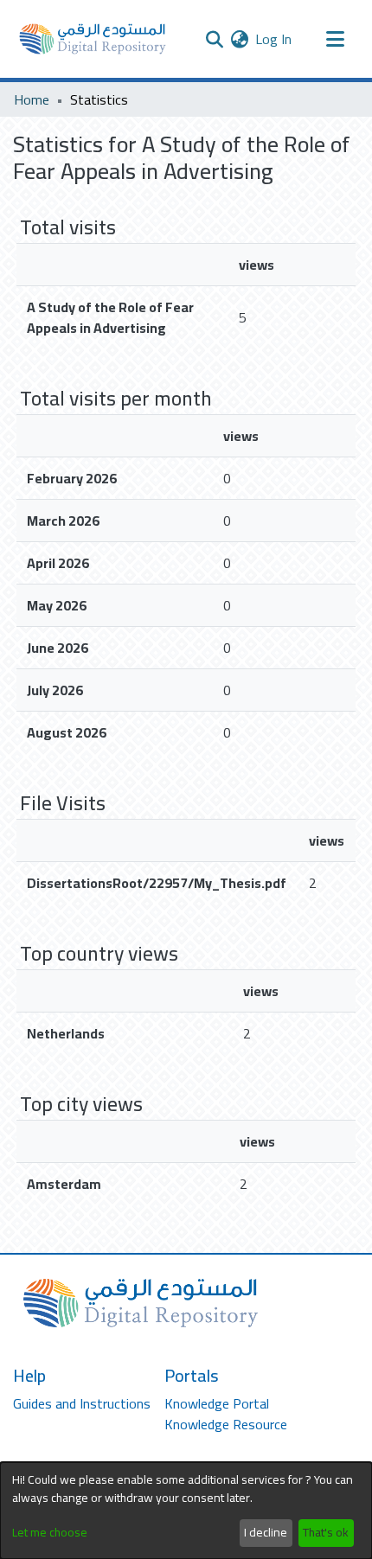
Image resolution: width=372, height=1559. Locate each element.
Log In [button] (274, 39)
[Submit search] (214, 39)
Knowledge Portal (216, 1403)
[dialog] (186, 1510)
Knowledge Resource (225, 1424)
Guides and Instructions (82, 1403)
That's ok (326, 1532)
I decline (265, 1532)
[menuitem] (239, 39)
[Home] (92, 39)
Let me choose (49, 1533)
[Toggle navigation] (335, 38)
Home (31, 99)
